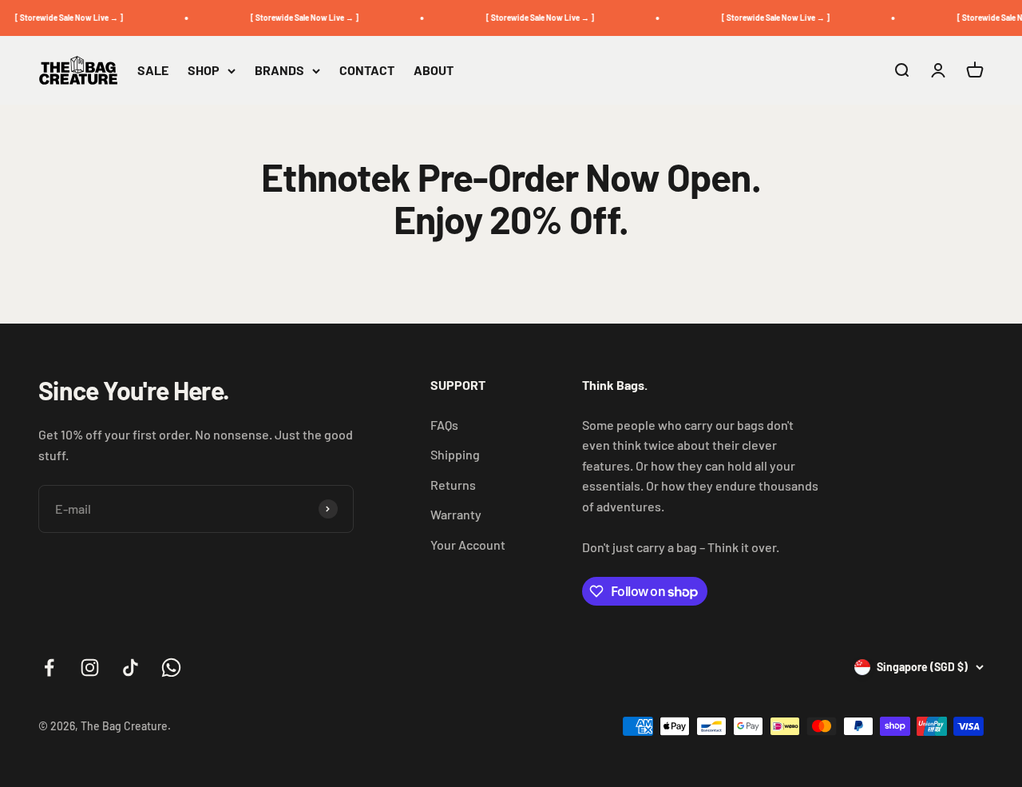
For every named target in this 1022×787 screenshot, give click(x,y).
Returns (453, 484)
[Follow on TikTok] (130, 667)
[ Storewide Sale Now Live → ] (65, 17)
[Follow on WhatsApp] (171, 667)
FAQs (444, 424)
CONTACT (366, 70)
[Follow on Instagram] (90, 667)
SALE (152, 70)
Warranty (455, 514)
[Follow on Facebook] (49, 667)
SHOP (204, 70)
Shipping (455, 454)
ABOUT (434, 70)
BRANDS (279, 70)
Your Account (467, 544)
